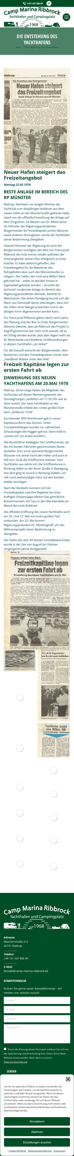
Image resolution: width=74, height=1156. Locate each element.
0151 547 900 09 (35, 3)
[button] (68, 1079)
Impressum (59, 1150)
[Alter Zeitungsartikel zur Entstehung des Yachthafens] (20, 660)
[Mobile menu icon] (66, 17)
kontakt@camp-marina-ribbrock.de (26, 971)
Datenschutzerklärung (40, 1150)
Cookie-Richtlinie (17, 1150)
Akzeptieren (37, 1121)
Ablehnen (37, 1132)
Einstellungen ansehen (37, 1142)
